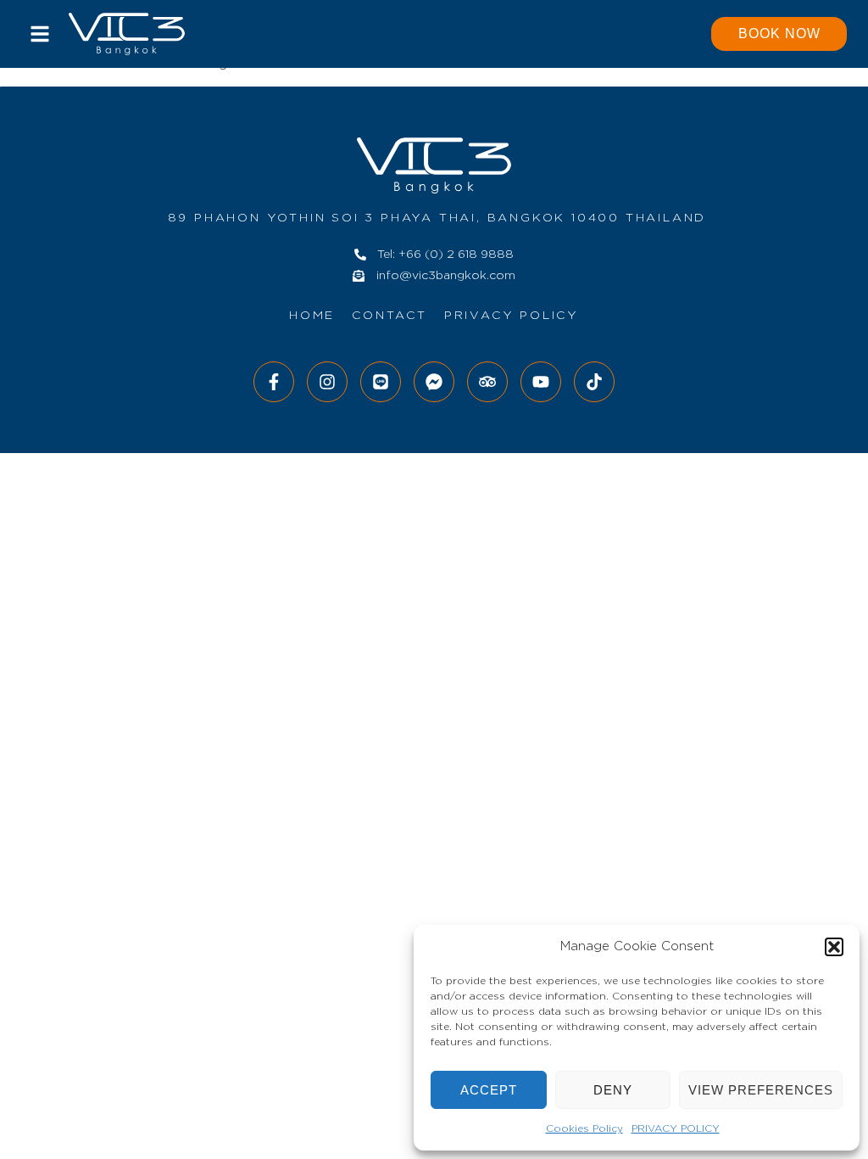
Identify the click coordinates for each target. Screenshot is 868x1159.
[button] (834, 946)
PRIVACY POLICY (676, 1128)
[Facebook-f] (273, 381)
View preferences (760, 1090)
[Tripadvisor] (487, 381)
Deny (612, 1090)
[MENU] (39, 34)
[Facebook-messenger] (434, 381)
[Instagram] (327, 381)
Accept (488, 1090)
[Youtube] (540, 381)
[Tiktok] (594, 381)
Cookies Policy (584, 1128)
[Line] (380, 381)
